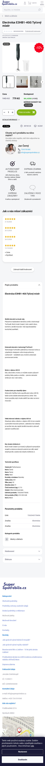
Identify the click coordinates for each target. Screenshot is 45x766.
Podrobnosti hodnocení (32, 31)
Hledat (39, 10)
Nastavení (22, 752)
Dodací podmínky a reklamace (13, 611)
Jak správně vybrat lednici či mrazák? (16, 640)
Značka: (8, 37)
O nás (4, 625)
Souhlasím (22, 759)
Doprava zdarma (8, 664)
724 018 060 (25, 149)
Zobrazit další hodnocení (22, 269)
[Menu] (42, 3)
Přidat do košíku (24, 112)
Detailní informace (9, 120)
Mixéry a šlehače (16, 539)
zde (32, 746)
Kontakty (5, 630)
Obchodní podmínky (9, 601)
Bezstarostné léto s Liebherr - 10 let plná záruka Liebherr (20, 651)
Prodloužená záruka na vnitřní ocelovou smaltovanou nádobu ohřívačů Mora (22, 658)
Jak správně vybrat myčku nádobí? (15, 645)
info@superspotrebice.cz (30, 152)
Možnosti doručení (9, 620)
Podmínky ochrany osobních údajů (15, 606)
